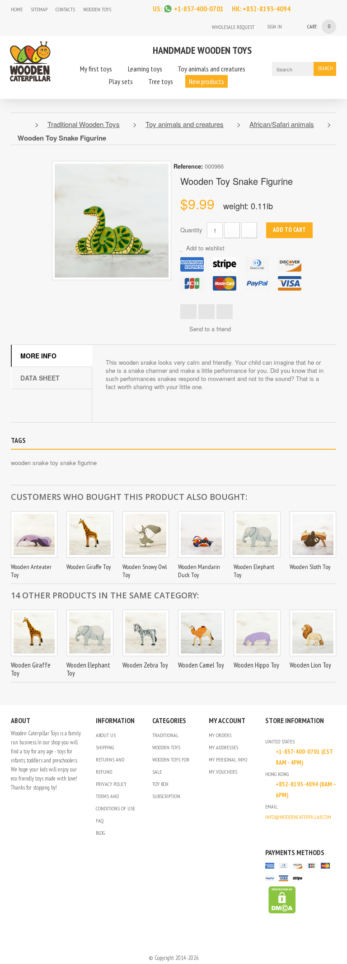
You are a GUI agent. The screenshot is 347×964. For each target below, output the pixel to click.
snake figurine (78, 462)
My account (227, 720)
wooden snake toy (34, 462)
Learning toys (145, 68)
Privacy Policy (111, 784)
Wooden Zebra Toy (145, 665)
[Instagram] (123, 9)
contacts (65, 9)
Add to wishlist (204, 248)
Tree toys (160, 81)
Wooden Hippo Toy (256, 665)
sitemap (39, 9)
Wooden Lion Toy (310, 665)
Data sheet (40, 377)
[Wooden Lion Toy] (313, 633)
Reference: (188, 166)
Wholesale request (233, 27)
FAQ (99, 820)
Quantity (191, 230)
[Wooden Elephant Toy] (257, 534)
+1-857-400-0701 (199, 8)
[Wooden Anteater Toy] (34, 534)
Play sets (121, 81)
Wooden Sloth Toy (310, 567)
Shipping (105, 747)
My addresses (223, 747)
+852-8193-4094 (267, 8)
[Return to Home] (20, 124)
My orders (220, 735)
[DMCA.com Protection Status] (280, 899)
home (17, 9)
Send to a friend (210, 329)
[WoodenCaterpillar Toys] (30, 60)
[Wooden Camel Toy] (201, 633)
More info (38, 355)
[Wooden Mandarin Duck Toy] (201, 534)
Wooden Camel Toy (201, 665)
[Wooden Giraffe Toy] (89, 534)
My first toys (96, 68)
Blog (100, 832)
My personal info (228, 759)
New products (206, 81)
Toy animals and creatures (211, 68)
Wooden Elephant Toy (88, 669)
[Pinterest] (292, 831)
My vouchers (223, 771)
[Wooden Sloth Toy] (313, 534)
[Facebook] (140, 9)
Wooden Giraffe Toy (88, 567)
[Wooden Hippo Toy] (257, 633)
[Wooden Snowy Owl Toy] (145, 534)
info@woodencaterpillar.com (298, 817)
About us (106, 735)
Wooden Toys (97, 9)
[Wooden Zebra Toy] (145, 633)
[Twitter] (280, 831)
